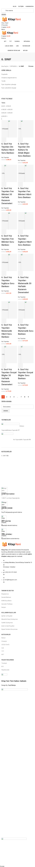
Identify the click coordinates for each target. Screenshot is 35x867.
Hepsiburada (5, 670)
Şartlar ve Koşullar (6, 616)
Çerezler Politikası (6, 604)
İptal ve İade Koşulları (7, 626)
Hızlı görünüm (9, 139)
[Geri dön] (3, 55)
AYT (2, 654)
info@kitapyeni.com (11, 580)
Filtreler (31, 66)
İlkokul (3, 638)
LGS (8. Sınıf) (5, 644)
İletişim (3, 607)
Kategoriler (5, 634)
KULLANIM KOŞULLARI (8, 612)
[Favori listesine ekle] (14, 139)
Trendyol (4, 663)
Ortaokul (4, 641)
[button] (20, 139)
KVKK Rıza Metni (6, 600)
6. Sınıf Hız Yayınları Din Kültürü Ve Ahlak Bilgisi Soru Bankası (24, 150)
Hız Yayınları (5, 157)
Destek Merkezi (6, 597)
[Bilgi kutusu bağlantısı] (17, 493)
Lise (2, 648)
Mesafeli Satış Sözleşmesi (9, 619)
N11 (2, 666)
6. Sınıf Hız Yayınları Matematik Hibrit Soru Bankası (6, 331)
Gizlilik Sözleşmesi (7, 622)
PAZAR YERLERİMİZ (7, 660)
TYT (2, 651)
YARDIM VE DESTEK (7, 590)
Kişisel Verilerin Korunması (9, 629)
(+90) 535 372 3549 (11, 572)
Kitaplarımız (5, 594)
